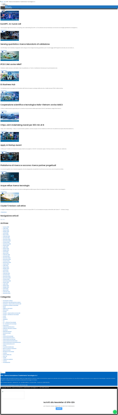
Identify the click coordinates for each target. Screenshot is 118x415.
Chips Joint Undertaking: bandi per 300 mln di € (22, 125)
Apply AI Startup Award (10, 145)
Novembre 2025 (7, 241)
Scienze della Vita (7, 354)
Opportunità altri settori (9, 337)
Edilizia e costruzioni (7, 308)
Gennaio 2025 (6, 256)
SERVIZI (4, 9)
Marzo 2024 (6, 271)
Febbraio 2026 (6, 236)
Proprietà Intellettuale (8, 347)
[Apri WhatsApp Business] (115, 412)
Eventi (4, 316)
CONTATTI (4, 12)
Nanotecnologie (7, 333)
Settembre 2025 (7, 244)
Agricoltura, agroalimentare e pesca (12, 302)
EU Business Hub (7, 84)
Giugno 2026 (6, 230)
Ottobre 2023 (6, 279)
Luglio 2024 (5, 265)
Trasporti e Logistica (8, 359)
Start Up (5, 356)
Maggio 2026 (6, 231)
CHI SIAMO (4, 5)
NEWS (3, 11)
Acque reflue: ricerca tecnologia (14, 185)
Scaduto (5, 353)
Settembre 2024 (7, 262)
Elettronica (5, 310)
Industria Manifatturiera (8, 327)
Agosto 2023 (6, 282)
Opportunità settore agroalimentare (12, 342)
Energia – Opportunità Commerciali (11, 313)
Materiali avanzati (7, 331)
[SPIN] (3, 1)
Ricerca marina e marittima (9, 348)
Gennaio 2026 (6, 237)
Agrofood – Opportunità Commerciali (12, 303)
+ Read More (3, 30)
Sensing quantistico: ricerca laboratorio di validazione (25, 44)
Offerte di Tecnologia (8, 336)
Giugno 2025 (6, 248)
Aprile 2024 (5, 270)
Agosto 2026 (6, 227)
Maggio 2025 (6, 250)
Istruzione (5, 330)
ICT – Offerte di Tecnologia (9, 322)
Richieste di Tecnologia (8, 351)
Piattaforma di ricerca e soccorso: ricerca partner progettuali (28, 165)
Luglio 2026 (5, 228)
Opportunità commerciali (9, 339)
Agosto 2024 (6, 264)
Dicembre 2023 (6, 276)
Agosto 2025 (6, 245)
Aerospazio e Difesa (7, 300)
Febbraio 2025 (6, 254)
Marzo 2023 (5, 290)
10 (3, 219)
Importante (6, 325)
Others (4, 345)
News (4, 334)
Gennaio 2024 (6, 274)
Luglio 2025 (5, 247)
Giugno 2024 (6, 267)
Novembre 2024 (7, 259)
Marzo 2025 (6, 253)
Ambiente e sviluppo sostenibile (10, 305)
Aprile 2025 (5, 251)
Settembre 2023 (7, 281)
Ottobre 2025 (6, 242)
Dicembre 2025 (6, 239)
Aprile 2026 (5, 233)
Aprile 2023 (5, 288)
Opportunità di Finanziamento (10, 340)
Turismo (5, 360)
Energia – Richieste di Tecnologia (11, 314)
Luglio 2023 (5, 284)
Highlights (5, 319)
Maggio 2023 (6, 287)
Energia (5, 311)
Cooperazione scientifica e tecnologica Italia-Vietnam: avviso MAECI (31, 104)
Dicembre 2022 (6, 293)
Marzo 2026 (6, 234)
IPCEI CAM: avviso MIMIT (11, 64)
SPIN (6, 6)
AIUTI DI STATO (6, 13)
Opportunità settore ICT (9, 344)
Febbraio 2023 (6, 291)
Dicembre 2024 (6, 257)
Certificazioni (8, 7)
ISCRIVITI (59, 408)
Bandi (4, 307)
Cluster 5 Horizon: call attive (13, 205)
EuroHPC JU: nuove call (10, 24)
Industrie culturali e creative (9, 328)
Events (4, 317)
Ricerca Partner (7, 350)
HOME (3, 4)
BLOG (3, 10)
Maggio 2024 (6, 268)
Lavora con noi (8, 8)
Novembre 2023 (7, 277)
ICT (4, 320)
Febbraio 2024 (6, 273)
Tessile (4, 357)
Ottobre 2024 (6, 261)
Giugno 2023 (6, 285)
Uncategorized (6, 362)
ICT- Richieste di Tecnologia (9, 323)
